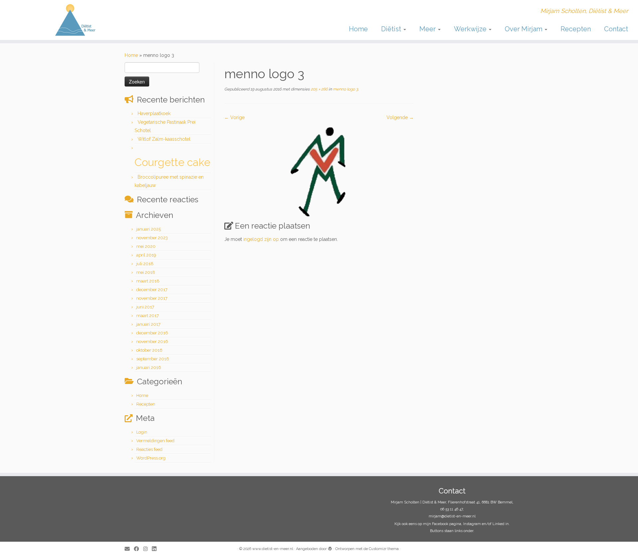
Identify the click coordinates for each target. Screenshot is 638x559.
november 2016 (152, 341)
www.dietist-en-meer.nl (272, 549)
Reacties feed (149, 449)
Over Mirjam (524, 29)
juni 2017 (145, 306)
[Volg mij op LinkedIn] (156, 549)
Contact (616, 29)
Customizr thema (384, 549)
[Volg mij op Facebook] (138, 549)
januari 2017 (148, 324)
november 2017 (151, 298)
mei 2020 (146, 246)
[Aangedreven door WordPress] (330, 547)
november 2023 (152, 237)
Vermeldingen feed (155, 440)
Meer (428, 29)
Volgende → (400, 117)
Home (358, 29)
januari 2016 (148, 367)
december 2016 (152, 332)
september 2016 (152, 358)
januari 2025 (148, 229)
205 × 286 (319, 89)
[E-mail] (129, 549)
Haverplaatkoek (154, 113)
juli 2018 (145, 263)
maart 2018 (148, 281)
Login (141, 432)
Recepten (576, 29)
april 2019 (146, 255)
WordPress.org (150, 458)
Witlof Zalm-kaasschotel (164, 139)
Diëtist (392, 29)
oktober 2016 (149, 350)
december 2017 (151, 289)
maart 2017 (147, 315)
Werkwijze (471, 29)
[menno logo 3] (319, 168)
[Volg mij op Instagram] (147, 549)
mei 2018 (145, 272)
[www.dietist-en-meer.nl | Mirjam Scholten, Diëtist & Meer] (73, 20)
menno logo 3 (345, 89)
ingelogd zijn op (261, 239)
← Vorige (234, 117)
